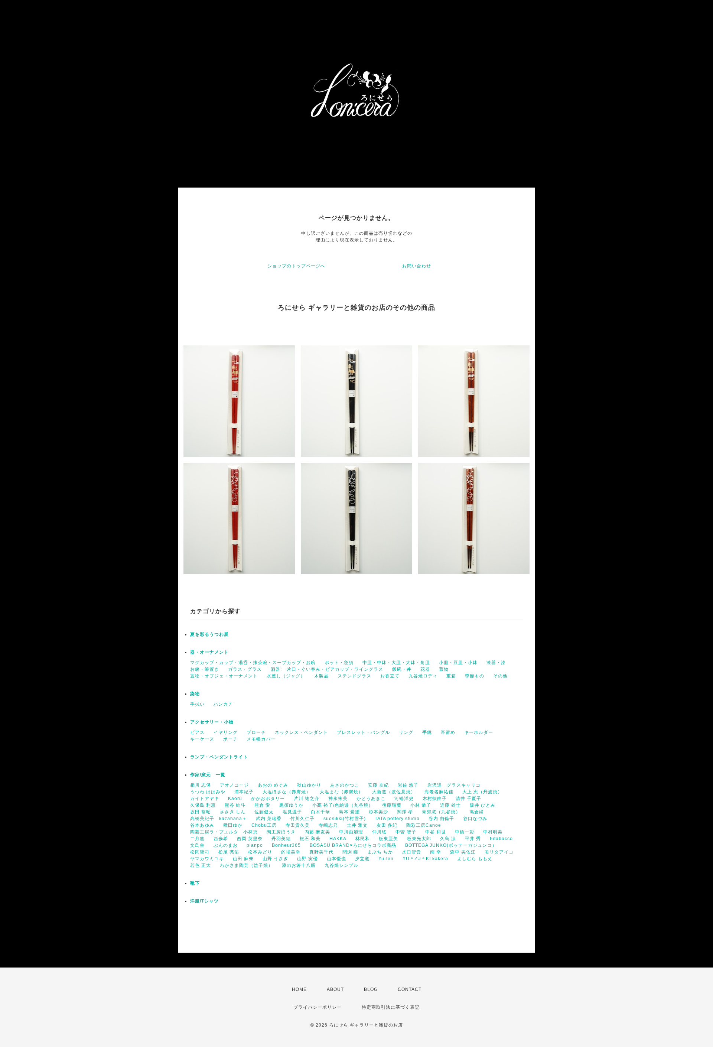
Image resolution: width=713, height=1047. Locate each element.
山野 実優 (307, 858)
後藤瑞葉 (391, 805)
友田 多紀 (387, 825)
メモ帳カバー (261, 739)
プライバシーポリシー (317, 1007)
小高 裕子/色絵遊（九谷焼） (342, 805)
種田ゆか (232, 825)
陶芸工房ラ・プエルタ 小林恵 (224, 832)
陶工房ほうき (281, 832)
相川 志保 (200, 785)
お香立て (390, 676)
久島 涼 (448, 838)
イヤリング (226, 732)
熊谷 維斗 (235, 805)
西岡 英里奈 (250, 838)
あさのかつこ (344, 785)
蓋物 (444, 669)
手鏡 (427, 732)
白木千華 (320, 811)
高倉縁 (476, 811)
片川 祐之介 (306, 798)
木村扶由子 (435, 798)
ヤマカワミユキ (207, 858)
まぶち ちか (380, 852)
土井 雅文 (357, 825)
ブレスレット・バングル (363, 732)
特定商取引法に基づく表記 (391, 1007)
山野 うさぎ (275, 858)
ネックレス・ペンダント (301, 732)
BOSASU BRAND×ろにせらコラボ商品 (353, 845)
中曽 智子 (405, 832)
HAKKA (337, 838)
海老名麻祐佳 (438, 791)
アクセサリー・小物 (212, 722)
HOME (299, 989)
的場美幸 (290, 852)
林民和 (362, 838)
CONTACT (409, 989)
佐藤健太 (264, 811)
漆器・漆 (496, 662)
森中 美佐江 (463, 852)
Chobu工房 (264, 825)
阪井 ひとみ (482, 805)
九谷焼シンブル (341, 865)
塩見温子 (292, 811)
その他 (500, 676)
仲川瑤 (379, 832)
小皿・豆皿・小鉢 (458, 662)
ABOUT (335, 989)
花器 (425, 669)
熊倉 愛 (262, 805)
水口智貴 (411, 852)
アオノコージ (234, 785)
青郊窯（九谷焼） (441, 811)
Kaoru (235, 798)
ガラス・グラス (245, 669)
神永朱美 (338, 798)
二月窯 (197, 838)
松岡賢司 (199, 852)
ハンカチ (223, 704)
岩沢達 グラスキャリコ (454, 785)
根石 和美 (310, 838)
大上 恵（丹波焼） (482, 791)
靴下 (195, 883)
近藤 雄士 (450, 805)
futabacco (501, 838)
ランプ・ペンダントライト (219, 757)
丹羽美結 (281, 838)
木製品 (321, 676)
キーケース (202, 739)
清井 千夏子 (468, 798)
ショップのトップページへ (296, 266)
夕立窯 (362, 858)
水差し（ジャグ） (286, 676)
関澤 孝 (405, 811)
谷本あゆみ (202, 825)
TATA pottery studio (397, 818)
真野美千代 (321, 852)
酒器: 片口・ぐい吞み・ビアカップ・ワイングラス (327, 669)
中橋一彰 (464, 832)
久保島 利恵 (203, 805)
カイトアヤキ (204, 798)
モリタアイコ (499, 852)
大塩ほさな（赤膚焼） (287, 791)
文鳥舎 (197, 845)
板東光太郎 (419, 838)
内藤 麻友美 (317, 832)
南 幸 (435, 852)
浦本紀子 (244, 791)
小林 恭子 (420, 805)
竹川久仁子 (302, 818)
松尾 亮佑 (228, 852)
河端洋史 (404, 798)
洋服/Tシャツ (204, 901)
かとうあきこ (370, 798)
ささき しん (232, 811)
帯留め (448, 732)
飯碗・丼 (401, 669)
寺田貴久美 (298, 825)
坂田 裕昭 (200, 811)
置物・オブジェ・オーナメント (224, 676)
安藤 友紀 (378, 785)
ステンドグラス (354, 676)
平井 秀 (473, 838)
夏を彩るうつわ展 (209, 634)
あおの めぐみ (273, 785)
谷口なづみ (475, 818)
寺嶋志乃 (328, 825)
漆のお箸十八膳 (299, 865)
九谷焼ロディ (422, 676)
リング (406, 732)
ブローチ (256, 732)
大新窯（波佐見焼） (394, 791)
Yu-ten (386, 858)
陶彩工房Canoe (423, 825)
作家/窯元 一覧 (207, 774)
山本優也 (336, 858)
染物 (195, 693)
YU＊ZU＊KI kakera (425, 858)
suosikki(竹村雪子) (344, 818)
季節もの (474, 676)
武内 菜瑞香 (268, 818)
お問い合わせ (416, 266)
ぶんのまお (226, 845)
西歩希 (221, 838)
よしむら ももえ (474, 858)
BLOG (371, 989)
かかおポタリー (268, 798)
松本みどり (260, 852)
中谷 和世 (435, 832)
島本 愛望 (349, 811)
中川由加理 (351, 832)
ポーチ (230, 739)
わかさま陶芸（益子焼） (246, 865)
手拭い (197, 704)
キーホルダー (478, 732)
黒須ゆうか (291, 805)
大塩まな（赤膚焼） (341, 791)
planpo (255, 845)
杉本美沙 (378, 811)
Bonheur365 (286, 845)
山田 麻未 (243, 858)
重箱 (451, 676)
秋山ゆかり (309, 785)
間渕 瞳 (350, 852)
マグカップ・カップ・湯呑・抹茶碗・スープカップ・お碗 (253, 662)
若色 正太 (200, 865)
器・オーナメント (209, 652)
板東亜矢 (388, 838)
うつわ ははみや (207, 791)
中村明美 (492, 832)
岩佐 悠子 (408, 785)
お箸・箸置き (204, 669)
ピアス (197, 732)
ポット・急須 (339, 662)
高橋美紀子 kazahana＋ (218, 818)
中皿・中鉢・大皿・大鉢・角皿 (396, 662)
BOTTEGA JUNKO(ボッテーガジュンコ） (451, 845)
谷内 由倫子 (441, 818)
